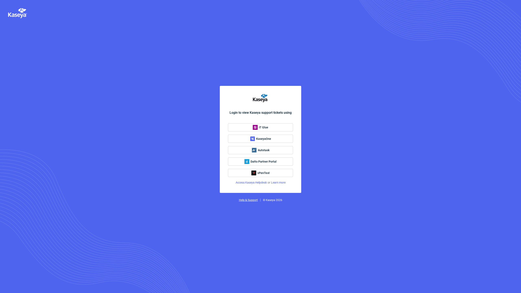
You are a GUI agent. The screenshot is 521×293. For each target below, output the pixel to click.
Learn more (278, 182)
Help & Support (248, 200)
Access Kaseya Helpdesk (251, 182)
